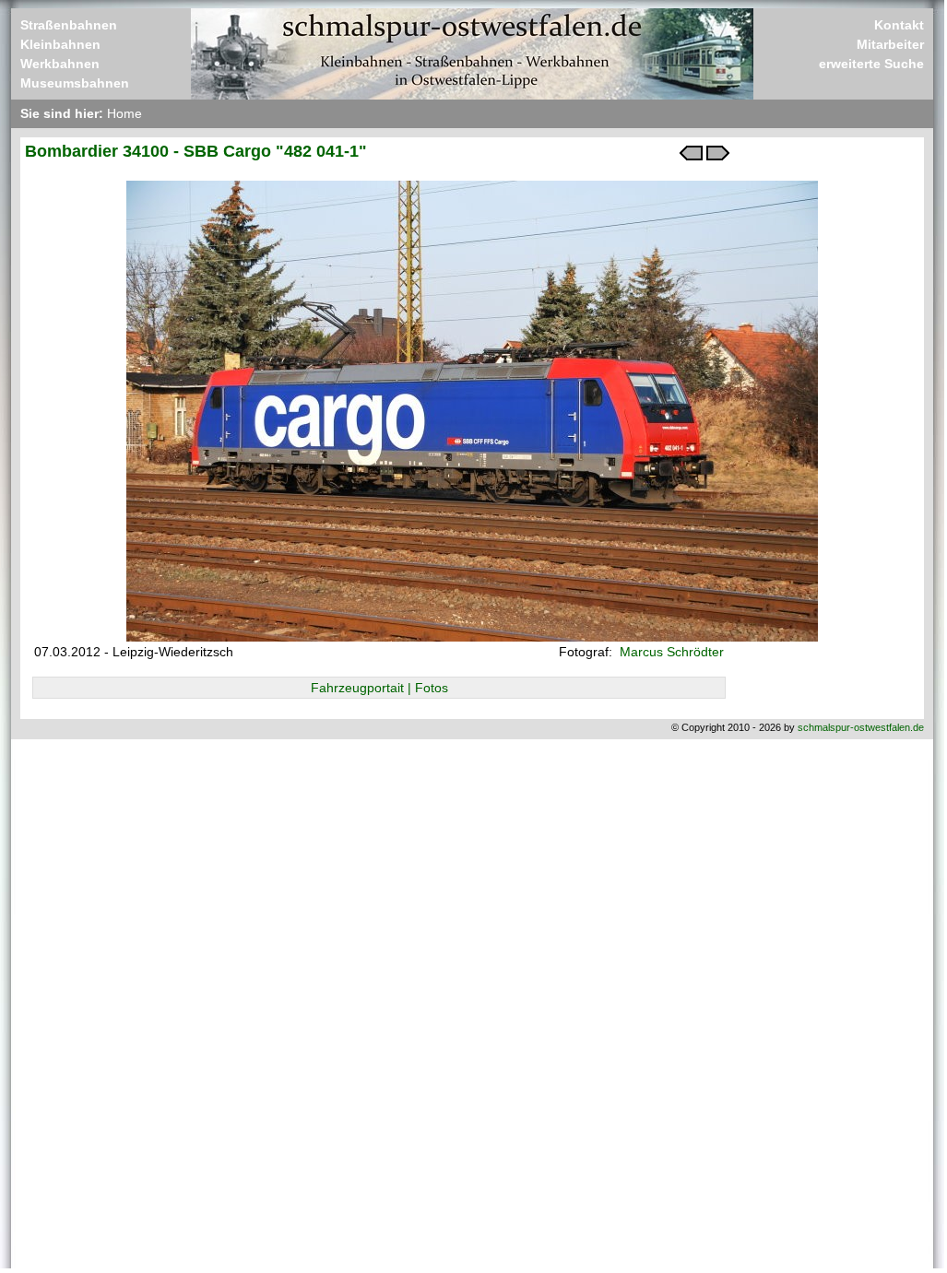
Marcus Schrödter (670, 651)
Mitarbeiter (890, 44)
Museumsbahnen (74, 83)
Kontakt (899, 25)
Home (124, 113)
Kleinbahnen (60, 44)
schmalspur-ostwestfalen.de (861, 727)
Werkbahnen (60, 63)
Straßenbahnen (68, 25)
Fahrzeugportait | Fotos (379, 687)
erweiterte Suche (871, 63)
